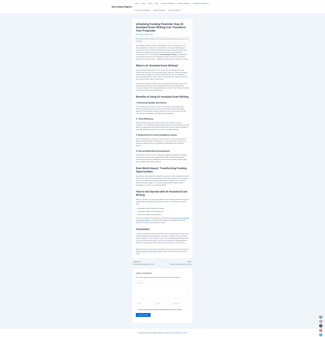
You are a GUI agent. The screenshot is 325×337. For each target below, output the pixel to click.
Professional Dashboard (142, 10)
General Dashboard (174, 10)
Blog (156, 3)
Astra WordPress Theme (179, 333)
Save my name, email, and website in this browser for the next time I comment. (160, 309)
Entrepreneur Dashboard (201, 3)
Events (150, 3)
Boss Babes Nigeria (122, 6)
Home (137, 3)
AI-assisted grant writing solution (151, 251)
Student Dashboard (159, 10)
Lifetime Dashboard (183, 3)
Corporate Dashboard (168, 3)
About (143, 3)
